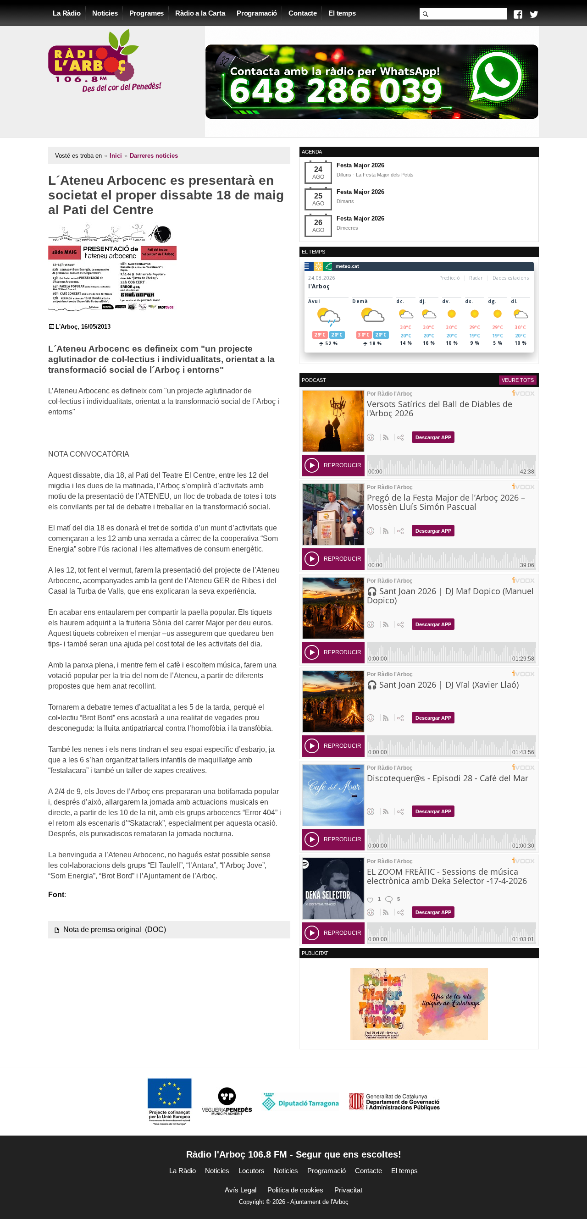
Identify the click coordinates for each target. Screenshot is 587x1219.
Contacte (302, 13)
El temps (342, 13)
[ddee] (419, 1003)
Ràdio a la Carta (200, 13)
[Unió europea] (169, 1101)
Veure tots (518, 380)
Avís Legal (240, 1190)
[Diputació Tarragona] (300, 1101)
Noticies (105, 13)
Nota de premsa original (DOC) (114, 929)
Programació (257, 13)
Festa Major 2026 (360, 165)
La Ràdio (67, 13)
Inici (116, 155)
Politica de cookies (295, 1190)
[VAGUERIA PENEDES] (227, 1101)
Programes (146, 13)
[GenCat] (394, 1101)
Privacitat (348, 1190)
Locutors (251, 1171)
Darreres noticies (154, 155)
